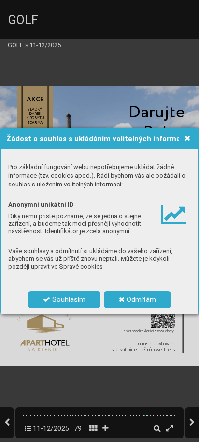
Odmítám (140, 299)
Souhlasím (67, 299)
